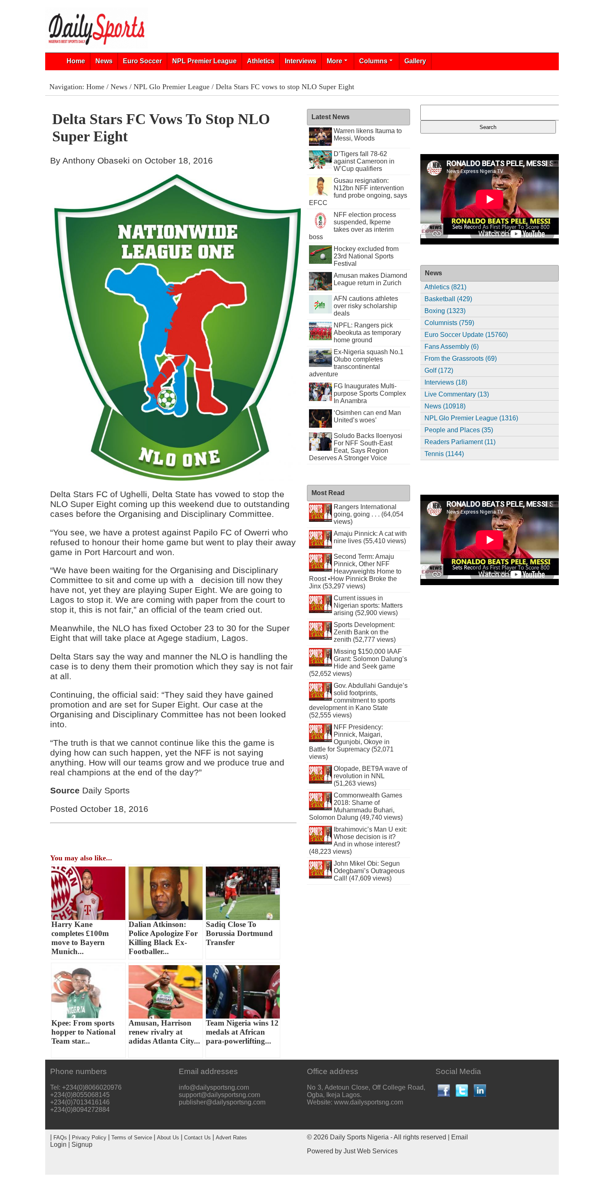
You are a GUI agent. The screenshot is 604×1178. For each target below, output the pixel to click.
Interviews (300, 61)
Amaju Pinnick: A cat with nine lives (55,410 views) (370, 537)
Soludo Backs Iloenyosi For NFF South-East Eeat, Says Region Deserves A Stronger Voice (355, 446)
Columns (373, 61)
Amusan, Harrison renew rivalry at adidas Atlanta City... (164, 1032)
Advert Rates (231, 1137)
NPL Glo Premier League (172, 87)
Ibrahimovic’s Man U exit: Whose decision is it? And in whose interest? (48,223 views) (358, 840)
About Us (168, 1137)
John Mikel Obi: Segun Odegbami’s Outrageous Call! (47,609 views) (369, 871)
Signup (81, 1144)
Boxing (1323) (445, 310)
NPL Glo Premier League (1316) (471, 418)
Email (459, 1137)
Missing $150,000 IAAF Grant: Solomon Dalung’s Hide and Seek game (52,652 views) (358, 662)
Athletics (260, 61)
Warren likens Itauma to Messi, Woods (368, 134)
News (104, 61)
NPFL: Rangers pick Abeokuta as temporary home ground (367, 332)
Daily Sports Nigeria (359, 1137)
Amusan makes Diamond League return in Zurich (370, 279)
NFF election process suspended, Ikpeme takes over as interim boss (352, 225)
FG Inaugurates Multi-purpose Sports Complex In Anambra (370, 393)
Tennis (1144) (444, 453)
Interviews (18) (445, 382)
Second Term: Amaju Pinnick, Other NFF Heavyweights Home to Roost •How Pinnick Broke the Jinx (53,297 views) (355, 571)
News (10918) (445, 406)
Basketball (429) (448, 298)
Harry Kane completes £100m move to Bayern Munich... (80, 938)
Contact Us (197, 1137)
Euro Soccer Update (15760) (466, 334)
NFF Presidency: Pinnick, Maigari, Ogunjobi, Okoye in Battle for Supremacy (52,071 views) (351, 742)
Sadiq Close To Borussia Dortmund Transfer (239, 933)
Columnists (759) (449, 322)
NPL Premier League (204, 61)
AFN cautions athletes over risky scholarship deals (366, 306)
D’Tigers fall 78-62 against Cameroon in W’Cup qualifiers (364, 161)
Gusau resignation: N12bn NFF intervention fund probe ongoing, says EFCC (358, 191)
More (334, 61)
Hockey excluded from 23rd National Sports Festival (366, 256)
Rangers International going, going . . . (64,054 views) (368, 514)
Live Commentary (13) (456, 394)
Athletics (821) (445, 287)
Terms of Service (131, 1137)
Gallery (415, 61)
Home (76, 61)
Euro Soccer (142, 61)
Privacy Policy (89, 1137)
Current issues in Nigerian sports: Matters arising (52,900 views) (368, 605)
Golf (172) (438, 370)
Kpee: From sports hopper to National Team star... (83, 1032)
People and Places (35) (458, 429)
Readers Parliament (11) (460, 441)
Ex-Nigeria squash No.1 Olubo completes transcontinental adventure (356, 363)
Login (58, 1144)
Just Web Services (370, 1151)
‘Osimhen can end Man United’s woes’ (367, 416)
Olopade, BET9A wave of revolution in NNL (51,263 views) (370, 776)
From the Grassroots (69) (460, 358)
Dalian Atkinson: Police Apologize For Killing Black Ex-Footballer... (163, 938)
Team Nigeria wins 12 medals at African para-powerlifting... (242, 1032)
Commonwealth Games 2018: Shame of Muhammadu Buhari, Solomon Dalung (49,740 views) (356, 806)
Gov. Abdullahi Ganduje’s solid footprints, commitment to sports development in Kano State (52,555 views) (358, 700)
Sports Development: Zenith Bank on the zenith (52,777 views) (365, 632)
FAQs (60, 1137)
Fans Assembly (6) (451, 346)
